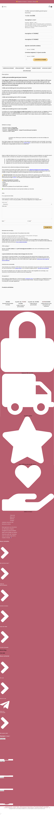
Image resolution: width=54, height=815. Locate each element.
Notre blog (3, 650)
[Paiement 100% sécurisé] (27, 371)
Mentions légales (31, 807)
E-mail (30, 221)
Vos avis (2, 653)
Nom (3, 221)
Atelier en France (28, 511)
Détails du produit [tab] (19, 68)
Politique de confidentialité (22, 807)
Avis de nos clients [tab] (46, 68)
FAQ (49, 807)
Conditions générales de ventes (10, 807)
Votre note (5, 202)
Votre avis (4, 206)
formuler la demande (18, 105)
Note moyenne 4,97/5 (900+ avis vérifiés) (41, 806)
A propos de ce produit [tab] (8, 68)
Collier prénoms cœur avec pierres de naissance (46, 305)
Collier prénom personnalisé (33, 304)
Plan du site (46, 807)
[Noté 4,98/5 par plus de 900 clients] (27, 463)
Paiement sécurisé (8, 806)
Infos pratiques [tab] (27, 70)
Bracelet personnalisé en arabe (7, 304)
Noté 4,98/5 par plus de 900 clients (27, 464)
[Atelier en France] (28, 510)
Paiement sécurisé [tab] (36, 68)
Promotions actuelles (39, 807)
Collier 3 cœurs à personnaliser (21, 306)
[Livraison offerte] (28, 414)
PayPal (14, 177)
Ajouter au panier (40, 59)
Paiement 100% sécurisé (27, 373)
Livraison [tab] (28, 68)
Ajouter (31, 49)
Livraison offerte (28, 415)
